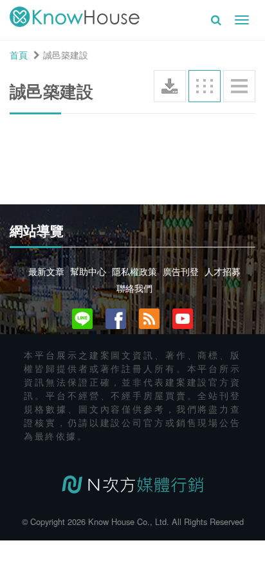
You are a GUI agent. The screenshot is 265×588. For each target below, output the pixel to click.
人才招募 (223, 271)
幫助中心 (88, 271)
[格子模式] (204, 86)
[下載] (170, 86)
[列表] (239, 86)
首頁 (19, 54)
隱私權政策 (134, 271)
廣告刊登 (181, 271)
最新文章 (46, 271)
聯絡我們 (134, 287)
